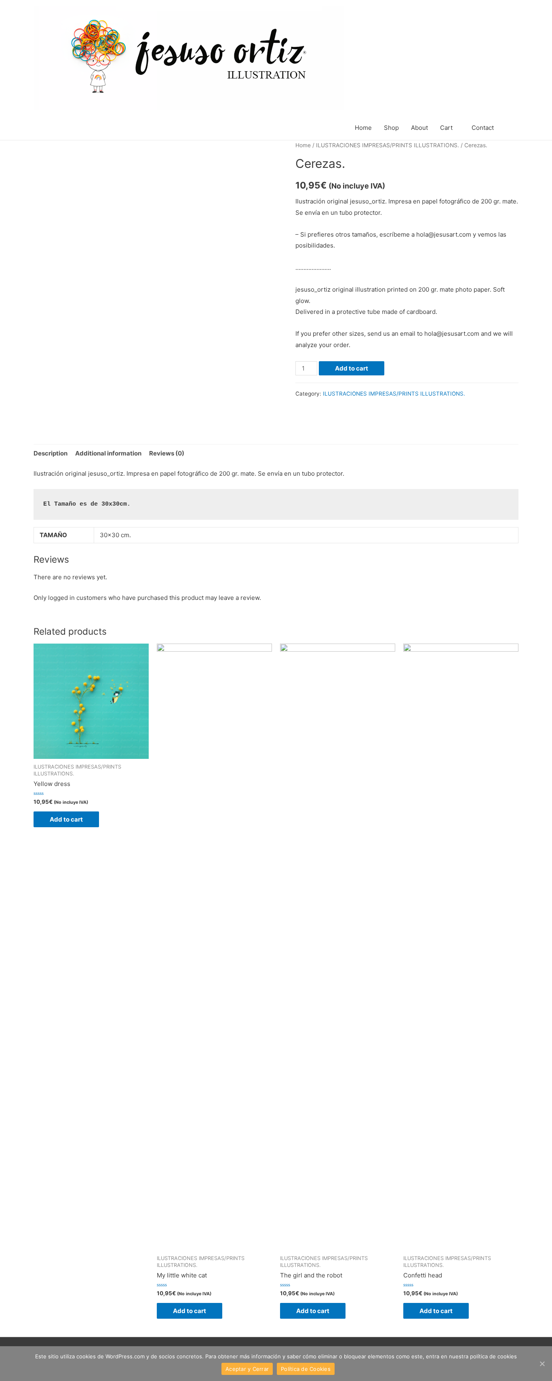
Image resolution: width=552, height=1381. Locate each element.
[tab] (50, 453)
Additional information (108, 453)
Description (50, 453)
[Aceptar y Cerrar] (542, 1364)
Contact (483, 127)
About (419, 127)
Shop (391, 127)
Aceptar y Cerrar (247, 1369)
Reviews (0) (166, 453)
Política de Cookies (306, 1369)
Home (363, 127)
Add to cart (351, 368)
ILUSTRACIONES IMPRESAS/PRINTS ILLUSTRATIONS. (387, 145)
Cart (446, 127)
